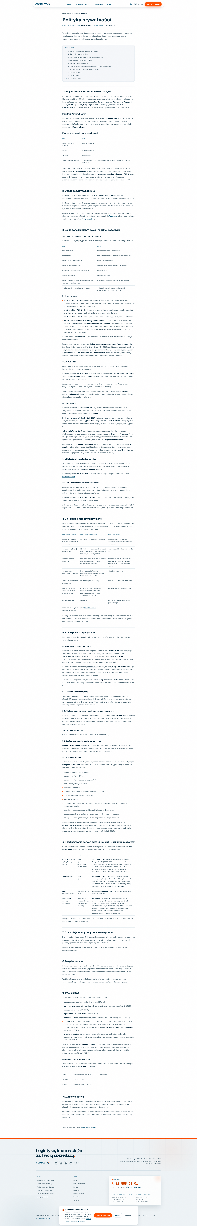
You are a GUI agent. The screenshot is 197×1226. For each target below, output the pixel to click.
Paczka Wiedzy (99, 4)
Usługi (69, 4)
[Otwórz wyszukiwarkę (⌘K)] (131, 4)
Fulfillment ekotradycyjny (45, 1184)
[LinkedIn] (66, 1163)
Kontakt (109, 4)
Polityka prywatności (78, 1221)
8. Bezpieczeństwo (74, 72)
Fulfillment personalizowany (46, 1187)
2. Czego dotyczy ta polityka (78, 54)
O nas (75, 1180)
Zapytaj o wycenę (153, 4)
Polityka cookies (88, 219)
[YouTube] (71, 1163)
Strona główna (67, 14)
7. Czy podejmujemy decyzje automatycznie (83, 69)
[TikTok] (76, 1163)
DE (142, 4)
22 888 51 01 (127, 1183)
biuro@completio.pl (134, 1187)
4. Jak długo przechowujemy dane (80, 60)
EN (139, 4)
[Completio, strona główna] (42, 4)
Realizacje (79, 4)
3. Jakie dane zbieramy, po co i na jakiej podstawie (85, 57)
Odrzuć (117, 1215)
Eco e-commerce (79, 1184)
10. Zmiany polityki (74, 78)
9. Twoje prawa (73, 75)
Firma (87, 4)
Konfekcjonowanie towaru (45, 1194)
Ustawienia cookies (89, 1127)
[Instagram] (61, 1163)
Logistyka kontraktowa (44, 1190)
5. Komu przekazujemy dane (78, 63)
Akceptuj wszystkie (103, 1215)
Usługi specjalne (42, 1197)
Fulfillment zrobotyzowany (45, 1180)
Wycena (76, 1200)
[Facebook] (56, 1163)
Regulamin (113, 216)
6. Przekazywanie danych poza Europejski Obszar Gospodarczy (90, 66)
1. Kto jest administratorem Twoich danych (83, 51)
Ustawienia (129, 1215)
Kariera (75, 1187)
